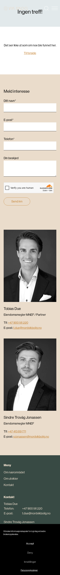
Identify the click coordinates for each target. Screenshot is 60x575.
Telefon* (9, 139)
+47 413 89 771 (17, 431)
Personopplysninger (29, 570)
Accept (30, 543)
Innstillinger (30, 561)
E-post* (9, 120)
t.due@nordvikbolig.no (27, 328)
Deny (30, 552)
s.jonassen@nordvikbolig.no (31, 436)
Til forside (30, 53)
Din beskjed (11, 158)
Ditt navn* (10, 101)
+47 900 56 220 (18, 323)
